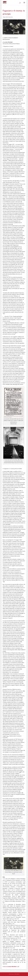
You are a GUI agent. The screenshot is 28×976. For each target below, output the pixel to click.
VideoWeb (16, 974)
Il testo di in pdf (11, 966)
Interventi (10, 17)
